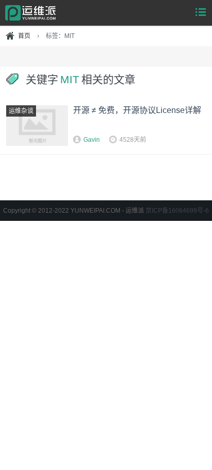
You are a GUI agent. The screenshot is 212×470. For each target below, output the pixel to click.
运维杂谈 (21, 111)
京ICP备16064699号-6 (177, 210)
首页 (24, 36)
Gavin (91, 139)
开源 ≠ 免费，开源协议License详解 (137, 110)
